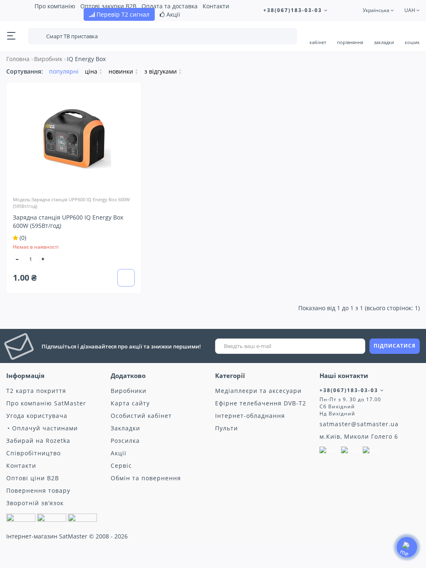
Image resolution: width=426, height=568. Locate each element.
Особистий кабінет (141, 416)
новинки (123, 71)
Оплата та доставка (169, 6)
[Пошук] (285, 37)
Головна (18, 59)
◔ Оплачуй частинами (42, 428)
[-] (17, 259)
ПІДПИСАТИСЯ (395, 345)
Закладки (125, 428)
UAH (410, 10)
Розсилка (125, 441)
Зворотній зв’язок (35, 503)
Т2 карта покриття (36, 391)
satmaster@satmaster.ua (359, 424)
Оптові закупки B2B (108, 6)
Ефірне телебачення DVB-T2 (260, 403)
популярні (64, 71)
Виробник (48, 59)
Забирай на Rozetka (38, 441)
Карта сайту (130, 403)
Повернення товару (38, 490)
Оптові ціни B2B (32, 478)
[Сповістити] (126, 278)
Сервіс (121, 465)
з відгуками (163, 71)
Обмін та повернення (146, 478)
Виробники (128, 391)
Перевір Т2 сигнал (122, 14)
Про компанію (55, 6)
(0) (22, 238)
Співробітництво (33, 453)
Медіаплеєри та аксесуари (258, 391)
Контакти (216, 6)
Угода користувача (36, 416)
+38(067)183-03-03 (293, 10)
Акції (172, 14)
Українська (377, 10)
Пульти (226, 428)
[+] (43, 259)
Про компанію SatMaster (46, 403)
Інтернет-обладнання (250, 416)
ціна (93, 71)
